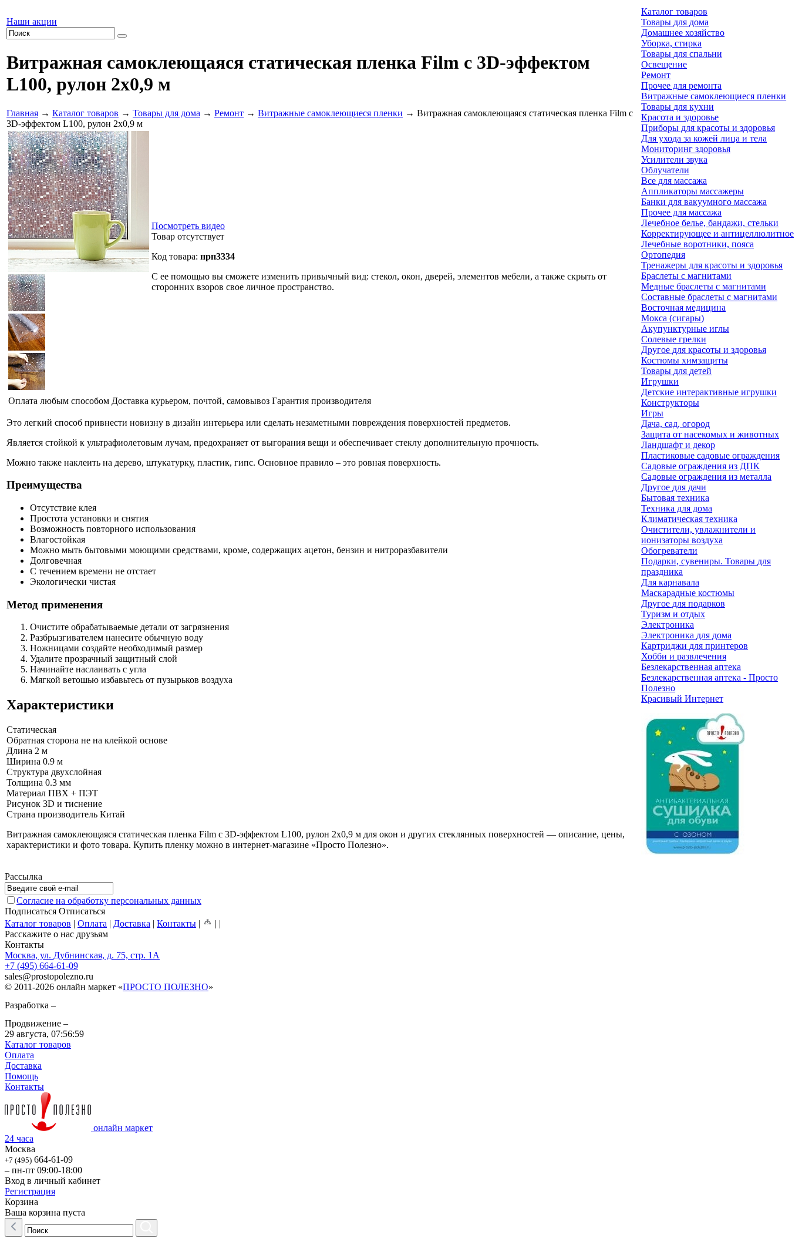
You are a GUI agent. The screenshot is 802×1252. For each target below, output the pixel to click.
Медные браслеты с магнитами (703, 286)
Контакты (176, 923)
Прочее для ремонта (681, 85)
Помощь (21, 1076)
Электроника (667, 625)
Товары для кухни (677, 107)
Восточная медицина (683, 307)
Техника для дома (676, 508)
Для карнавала (670, 582)
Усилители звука (674, 159)
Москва (20, 1149)
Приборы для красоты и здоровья (708, 128)
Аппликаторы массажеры (692, 191)
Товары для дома (166, 113)
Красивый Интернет (682, 699)
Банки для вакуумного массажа (704, 202)
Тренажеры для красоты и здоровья (712, 265)
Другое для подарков (683, 603)
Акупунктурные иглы (685, 329)
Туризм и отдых (673, 614)
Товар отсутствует (187, 236)
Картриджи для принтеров (694, 646)
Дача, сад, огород (675, 424)
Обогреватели (669, 551)
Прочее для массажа (681, 212)
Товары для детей (676, 371)
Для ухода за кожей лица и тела (704, 138)
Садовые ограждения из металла (706, 477)
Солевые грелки (673, 339)
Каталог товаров (85, 113)
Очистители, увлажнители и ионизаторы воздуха (698, 534)
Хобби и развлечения (683, 656)
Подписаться (30, 911)
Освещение (664, 64)
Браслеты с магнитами (686, 276)
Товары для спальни (681, 54)
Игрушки (660, 381)
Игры (652, 413)
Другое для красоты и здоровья (703, 350)
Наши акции (31, 21)
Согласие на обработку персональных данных (108, 901)
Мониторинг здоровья (685, 149)
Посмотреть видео (188, 226)
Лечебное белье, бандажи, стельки (710, 223)
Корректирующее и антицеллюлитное (717, 233)
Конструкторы (670, 403)
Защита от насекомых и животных (710, 434)
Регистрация (30, 1191)
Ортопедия (663, 255)
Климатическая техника (689, 519)
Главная (22, 113)
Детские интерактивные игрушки (709, 392)
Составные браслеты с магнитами (709, 297)
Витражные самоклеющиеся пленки (330, 113)
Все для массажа (674, 181)
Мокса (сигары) (672, 318)
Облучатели (665, 170)
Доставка (131, 923)
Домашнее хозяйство (683, 33)
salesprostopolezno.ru (49, 976)
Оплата (92, 923)
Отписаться (82, 911)
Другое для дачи (673, 487)
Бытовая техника (675, 498)
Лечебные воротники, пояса (697, 244)
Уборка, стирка (671, 43)
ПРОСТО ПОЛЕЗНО (165, 987)
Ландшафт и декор (678, 445)
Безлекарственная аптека (691, 667)
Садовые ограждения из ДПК (700, 466)
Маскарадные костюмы (687, 593)
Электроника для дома (686, 635)
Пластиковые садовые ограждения (710, 455)
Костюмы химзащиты (684, 360)
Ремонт (229, 113)
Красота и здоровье (680, 117)
